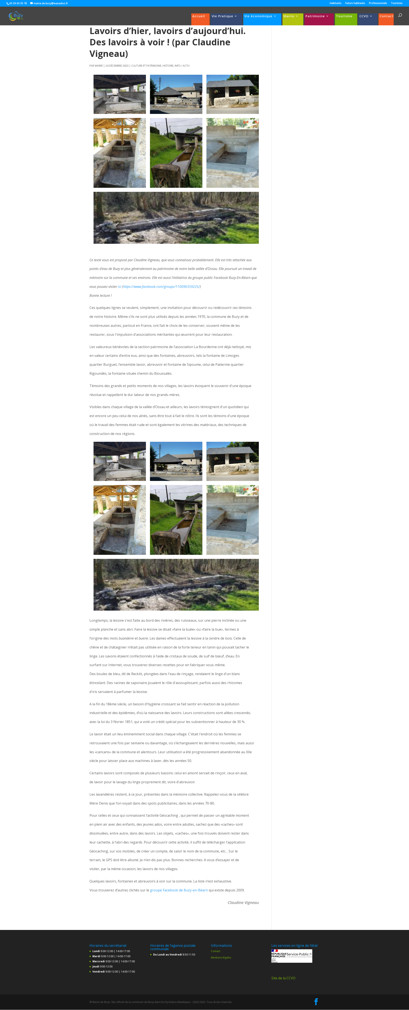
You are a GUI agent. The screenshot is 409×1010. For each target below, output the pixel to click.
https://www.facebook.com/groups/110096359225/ (161, 286)
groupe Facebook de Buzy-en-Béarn (179, 890)
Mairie (289, 16)
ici (119, 286)
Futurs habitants (355, 3)
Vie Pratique (222, 16)
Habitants (335, 3)
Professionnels (378, 3)
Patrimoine (315, 16)
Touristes (397, 3)
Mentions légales (221, 957)
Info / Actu (182, 65)
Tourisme (344, 16)
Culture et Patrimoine (146, 65)
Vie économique (258, 16)
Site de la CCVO (283, 978)
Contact (387, 16)
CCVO (364, 16)
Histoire (168, 65)
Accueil (198, 16)
